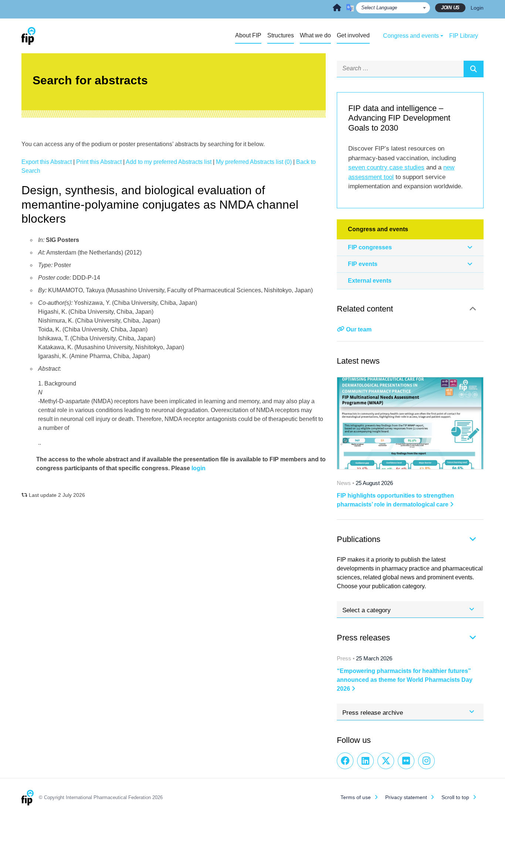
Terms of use (355, 797)
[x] (385, 760)
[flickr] (406, 760)
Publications (358, 539)
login (199, 468)
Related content (365, 308)
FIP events (362, 264)
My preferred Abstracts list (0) (254, 162)
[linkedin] (365, 760)
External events (370, 280)
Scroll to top (455, 797)
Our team (359, 329)
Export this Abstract (46, 162)
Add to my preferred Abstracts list (168, 162)
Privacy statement (406, 797)
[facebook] (345, 760)
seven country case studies (386, 167)
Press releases (363, 637)
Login (477, 7)
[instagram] (426, 760)
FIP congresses (370, 247)
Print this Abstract (99, 162)
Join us (450, 7)
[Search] (474, 69)
